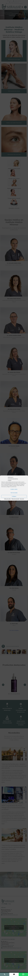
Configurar (14, 496)
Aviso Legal (22, 498)
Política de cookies (7, 498)
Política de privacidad (15, 498)
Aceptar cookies (14, 489)
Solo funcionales (14, 492)
